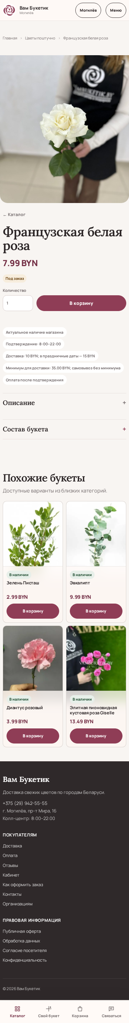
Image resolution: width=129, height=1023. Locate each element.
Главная (10, 37)
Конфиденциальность (25, 960)
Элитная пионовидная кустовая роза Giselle (93, 710)
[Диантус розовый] (33, 663)
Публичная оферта (22, 931)
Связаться (111, 1015)
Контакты (12, 894)
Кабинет (11, 875)
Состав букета (25, 429)
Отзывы (10, 865)
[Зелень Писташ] (33, 538)
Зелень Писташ (23, 583)
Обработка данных (21, 941)
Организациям (18, 904)
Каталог (17, 1015)
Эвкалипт (80, 583)
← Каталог (14, 214)
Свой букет (49, 1015)
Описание (19, 403)
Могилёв (88, 10)
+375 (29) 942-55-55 (25, 803)
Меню (116, 10)
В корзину (81, 303)
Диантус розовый (25, 708)
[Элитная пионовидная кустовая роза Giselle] (96, 663)
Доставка (12, 846)
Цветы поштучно (40, 37)
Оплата (10, 855)
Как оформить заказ (23, 885)
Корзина (80, 1015)
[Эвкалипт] (96, 538)
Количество (14, 290)
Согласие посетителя (25, 950)
